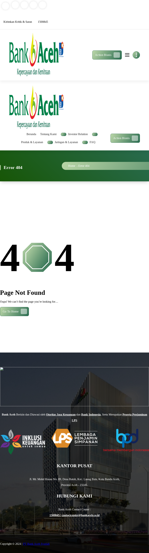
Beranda (31, 134)
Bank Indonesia (91, 414)
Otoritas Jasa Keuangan (61, 414)
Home (71, 165)
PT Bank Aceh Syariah (36, 543)
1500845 (54, 515)
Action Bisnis (103, 54)
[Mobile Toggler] (63, 134)
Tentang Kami (48, 134)
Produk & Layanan (32, 142)
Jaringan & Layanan (66, 142)
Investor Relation (78, 134)
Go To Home (11, 311)
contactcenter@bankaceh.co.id (81, 515)
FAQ (92, 142)
